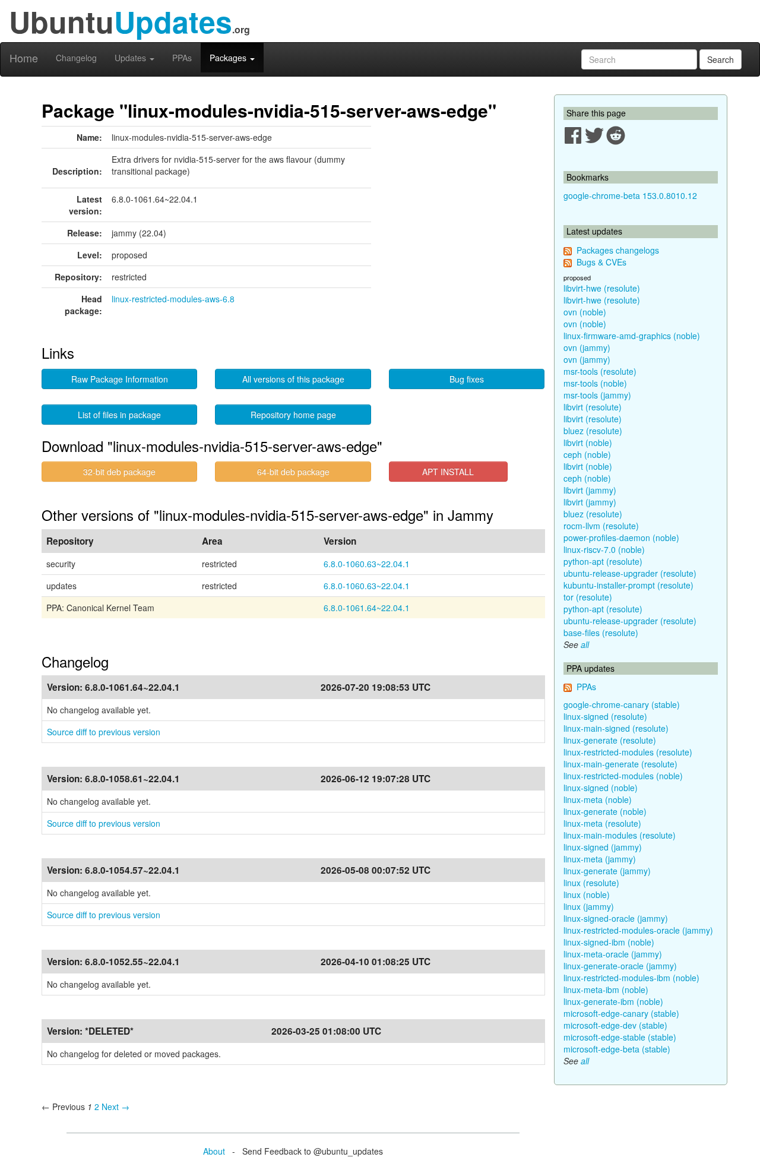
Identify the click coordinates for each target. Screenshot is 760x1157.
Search (720, 59)
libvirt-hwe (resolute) (601, 288)
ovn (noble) (584, 312)
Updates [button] (131, 58)
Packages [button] (229, 58)
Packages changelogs (618, 250)
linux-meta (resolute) (602, 823)
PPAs (182, 58)
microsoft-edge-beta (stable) (616, 1049)
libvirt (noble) (587, 442)
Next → (115, 1106)
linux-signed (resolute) (605, 716)
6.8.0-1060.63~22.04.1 (367, 564)
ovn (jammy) (586, 347)
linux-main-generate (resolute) (620, 764)
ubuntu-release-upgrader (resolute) (629, 573)
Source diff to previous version (103, 732)
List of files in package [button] (119, 415)
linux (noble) (586, 894)
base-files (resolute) (600, 632)
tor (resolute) (587, 597)
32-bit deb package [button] (119, 472)
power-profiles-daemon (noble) (621, 537)
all (585, 644)
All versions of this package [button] (293, 379)
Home (24, 57)
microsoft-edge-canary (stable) (621, 1013)
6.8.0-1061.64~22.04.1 (367, 608)
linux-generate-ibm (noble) (613, 1001)
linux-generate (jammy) (607, 871)
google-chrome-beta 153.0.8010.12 (630, 195)
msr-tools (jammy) (597, 395)
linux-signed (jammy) (602, 847)
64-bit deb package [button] (293, 472)
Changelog (76, 58)
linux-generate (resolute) (609, 740)
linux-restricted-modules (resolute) (627, 752)
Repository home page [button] (293, 415)
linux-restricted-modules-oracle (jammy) (638, 930)
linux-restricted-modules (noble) (623, 776)
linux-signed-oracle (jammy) (615, 918)
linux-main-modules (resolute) (619, 835)
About (214, 1151)
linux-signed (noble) (600, 788)
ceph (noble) (587, 454)
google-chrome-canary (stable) (621, 704)
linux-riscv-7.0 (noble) (604, 549)
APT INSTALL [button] (448, 472)
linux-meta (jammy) (599, 859)
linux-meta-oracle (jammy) (612, 954)
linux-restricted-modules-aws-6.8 (173, 299)
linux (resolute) (591, 883)
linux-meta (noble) (597, 799)
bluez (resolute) (592, 431)
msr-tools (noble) (595, 383)
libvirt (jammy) (589, 490)
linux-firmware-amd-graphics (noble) (631, 336)
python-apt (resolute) (602, 561)
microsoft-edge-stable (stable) (619, 1037)
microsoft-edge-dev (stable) (615, 1025)
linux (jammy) (588, 906)
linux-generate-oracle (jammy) (620, 966)
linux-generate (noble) (605, 811)
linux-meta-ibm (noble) (605, 989)
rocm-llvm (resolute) (601, 526)
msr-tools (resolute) (599, 371)
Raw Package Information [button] (119, 379)
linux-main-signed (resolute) (616, 728)
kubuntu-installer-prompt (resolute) (628, 585)
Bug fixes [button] (466, 379)
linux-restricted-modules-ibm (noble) (631, 978)
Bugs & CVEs (601, 262)
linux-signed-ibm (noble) (608, 942)
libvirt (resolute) (592, 407)
